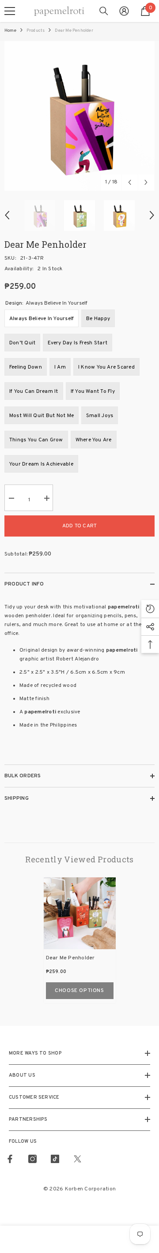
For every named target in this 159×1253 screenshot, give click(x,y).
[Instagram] (32, 1159)
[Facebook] (10, 1159)
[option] (79, 116)
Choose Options (79, 990)
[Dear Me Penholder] (80, 913)
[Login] (124, 11)
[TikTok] (55, 1159)
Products (35, 31)
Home (10, 31)
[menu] (9, 11)
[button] (129, 182)
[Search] (103, 11)
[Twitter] (77, 1159)
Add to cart (79, 526)
